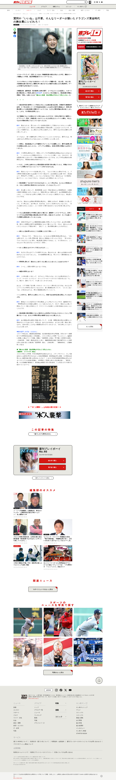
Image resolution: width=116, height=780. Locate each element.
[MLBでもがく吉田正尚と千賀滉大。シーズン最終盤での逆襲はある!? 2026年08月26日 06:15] (58, 622)
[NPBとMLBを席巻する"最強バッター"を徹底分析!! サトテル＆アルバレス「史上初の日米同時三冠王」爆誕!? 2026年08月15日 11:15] (88, 652)
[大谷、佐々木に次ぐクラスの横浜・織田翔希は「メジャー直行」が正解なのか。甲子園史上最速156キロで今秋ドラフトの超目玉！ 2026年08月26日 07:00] (28, 622)
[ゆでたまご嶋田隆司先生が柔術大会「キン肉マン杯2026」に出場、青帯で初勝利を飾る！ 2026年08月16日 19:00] (58, 652)
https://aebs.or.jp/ (33, 698)
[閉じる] (101, 776)
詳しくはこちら (18, 778)
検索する (85, 2)
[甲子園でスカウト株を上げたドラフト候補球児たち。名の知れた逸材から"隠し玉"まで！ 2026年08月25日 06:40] (88, 622)
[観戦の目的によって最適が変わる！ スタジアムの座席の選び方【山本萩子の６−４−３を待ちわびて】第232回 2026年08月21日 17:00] (28, 652)
